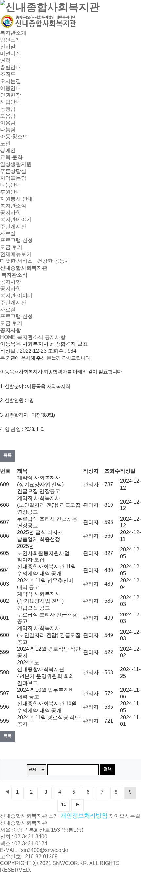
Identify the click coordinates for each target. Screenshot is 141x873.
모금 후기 (11, 247)
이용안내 (10, 88)
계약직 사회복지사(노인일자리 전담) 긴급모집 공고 (49, 635)
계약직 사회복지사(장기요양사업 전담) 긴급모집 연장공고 (40, 484)
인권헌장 (10, 95)
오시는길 (10, 81)
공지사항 (10, 212)
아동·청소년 (14, 136)
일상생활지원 (15, 164)
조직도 (8, 74)
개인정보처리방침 (84, 815)
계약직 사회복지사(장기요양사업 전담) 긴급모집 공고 (40, 601)
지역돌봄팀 (13, 178)
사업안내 (10, 102)
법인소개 (10, 39)
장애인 (8, 150)
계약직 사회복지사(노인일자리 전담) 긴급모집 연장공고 (49, 505)
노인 (5, 143)
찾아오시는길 (124, 816)
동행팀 (8, 109)
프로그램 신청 (16, 240)
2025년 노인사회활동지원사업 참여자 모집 (43, 553)
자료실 (8, 233)
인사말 (8, 46)
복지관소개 (13, 33)
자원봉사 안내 (16, 199)
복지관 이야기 (16, 295)
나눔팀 (8, 129)
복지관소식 (13, 205)
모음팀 (8, 116)
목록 (7, 455)
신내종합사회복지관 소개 (29, 816)
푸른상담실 (13, 171)
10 (63, 804)
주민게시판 (13, 226)
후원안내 (10, 192)
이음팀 (8, 122)
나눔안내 (10, 185)
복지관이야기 (15, 219)
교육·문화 (11, 157)
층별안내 (10, 67)
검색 (107, 768)
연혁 (5, 60)
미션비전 (10, 53)
